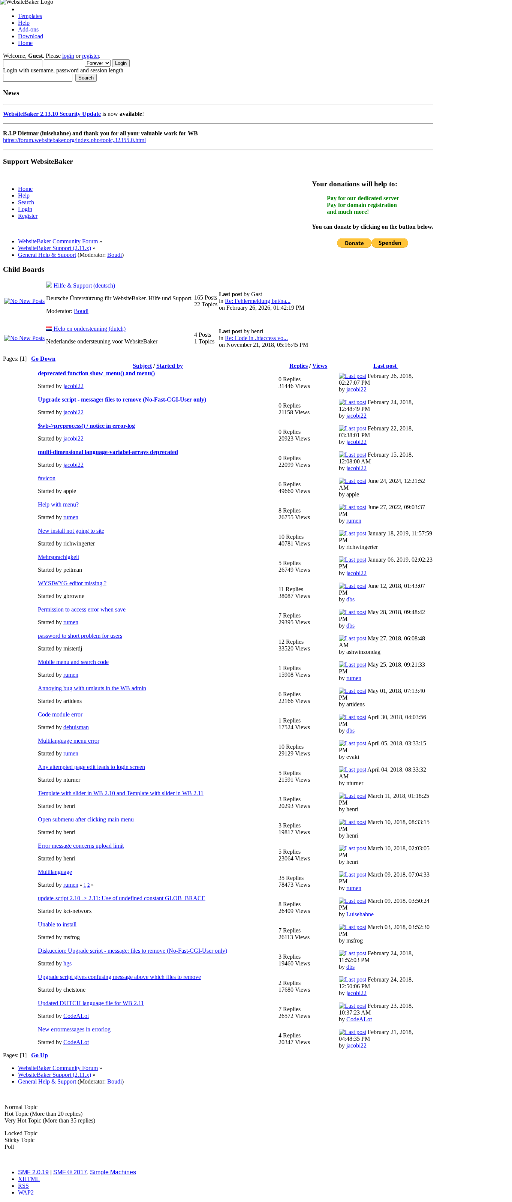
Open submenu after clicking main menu (86, 819)
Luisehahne (360, 914)
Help (24, 22)
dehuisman (76, 727)
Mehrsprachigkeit (58, 557)
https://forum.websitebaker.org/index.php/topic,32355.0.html (74, 140)
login (68, 55)
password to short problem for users (80, 635)
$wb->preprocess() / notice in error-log (86, 426)
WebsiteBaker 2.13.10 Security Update (52, 114)
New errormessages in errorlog (74, 1029)
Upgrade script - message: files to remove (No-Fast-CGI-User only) (122, 399)
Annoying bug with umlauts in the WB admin (92, 688)
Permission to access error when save (82, 609)
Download (30, 36)
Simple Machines (113, 1172)
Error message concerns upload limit (81, 845)
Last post (385, 366)
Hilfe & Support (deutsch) (83, 285)
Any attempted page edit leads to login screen (91, 767)
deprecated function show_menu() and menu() (96, 373)
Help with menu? (58, 504)
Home (25, 43)
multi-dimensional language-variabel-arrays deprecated (108, 452)
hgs (67, 963)
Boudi (114, 255)
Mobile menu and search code (73, 662)
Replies (298, 366)
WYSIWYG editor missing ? (72, 583)
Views (319, 366)
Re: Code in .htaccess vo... (256, 338)
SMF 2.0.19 (33, 1172)
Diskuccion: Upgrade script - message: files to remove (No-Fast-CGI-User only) (132, 950)
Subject (142, 366)
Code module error (60, 714)
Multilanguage (55, 872)
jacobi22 (73, 386)
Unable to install (57, 924)
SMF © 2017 (70, 1172)
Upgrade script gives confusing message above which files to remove (119, 977)
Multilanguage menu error (68, 740)
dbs (350, 599)
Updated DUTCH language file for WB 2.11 (91, 1003)
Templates (30, 16)
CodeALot (76, 1016)
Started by (169, 366)
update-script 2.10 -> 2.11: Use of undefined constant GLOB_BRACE (121, 898)
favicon (46, 478)
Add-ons (28, 29)
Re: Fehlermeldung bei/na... (257, 301)
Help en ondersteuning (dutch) (89, 328)
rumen (70, 517)
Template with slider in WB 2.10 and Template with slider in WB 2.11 (121, 793)
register (90, 55)
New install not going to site (71, 531)
